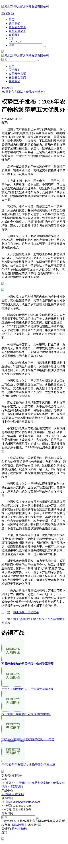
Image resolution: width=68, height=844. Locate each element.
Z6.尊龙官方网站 (12, 91)
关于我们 (14, 23)
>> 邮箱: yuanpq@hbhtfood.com (20, 801)
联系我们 (14, 34)
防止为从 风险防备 (26, 612)
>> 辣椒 (6, 794)
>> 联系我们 (15, 786)
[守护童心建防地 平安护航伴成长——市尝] (12, 735)
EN (3, 13)
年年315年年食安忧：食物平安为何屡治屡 (28, 764)
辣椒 (24, 828)
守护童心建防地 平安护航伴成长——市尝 (27, 739)
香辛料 (16, 828)
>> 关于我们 (20, 782)
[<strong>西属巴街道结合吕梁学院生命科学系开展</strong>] (12, 660)
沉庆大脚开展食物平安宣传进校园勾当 (26, 714)
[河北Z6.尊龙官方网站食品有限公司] (25, 6)
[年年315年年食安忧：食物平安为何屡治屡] (12, 761)
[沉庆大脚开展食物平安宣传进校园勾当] (12, 710)
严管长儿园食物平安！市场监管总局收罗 (27, 688)
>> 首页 (6, 782)
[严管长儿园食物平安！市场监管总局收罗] (12, 685)
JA (12, 13)
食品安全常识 (17, 27)
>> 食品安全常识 (38, 782)
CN (8, 13)
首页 (12, 19)
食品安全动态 (17, 31)
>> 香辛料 (17, 794)
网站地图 (18, 824)
